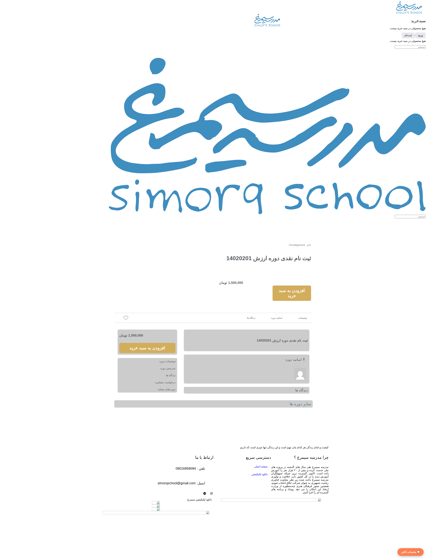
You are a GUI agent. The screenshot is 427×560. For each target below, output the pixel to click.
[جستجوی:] (410, 46)
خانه (309, 245)
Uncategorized (297, 245)
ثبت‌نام (408, 35)
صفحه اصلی (261, 466)
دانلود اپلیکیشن (260, 474)
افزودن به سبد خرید (292, 293)
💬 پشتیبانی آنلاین (410, 551)
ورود (420, 35)
